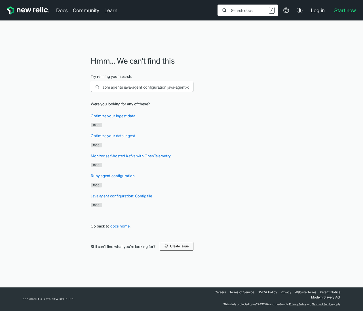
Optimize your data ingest (113, 135)
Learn (110, 10)
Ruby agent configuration (113, 175)
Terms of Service (241, 292)
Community (86, 10)
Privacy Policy (297, 304)
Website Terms (305, 292)
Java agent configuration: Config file (121, 195)
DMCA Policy (267, 292)
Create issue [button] (179, 246)
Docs (62, 10)
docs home (120, 226)
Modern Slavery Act (325, 297)
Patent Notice (330, 292)
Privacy (285, 292)
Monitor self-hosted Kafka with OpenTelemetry (131, 155)
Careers (220, 292)
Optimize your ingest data (113, 115)
